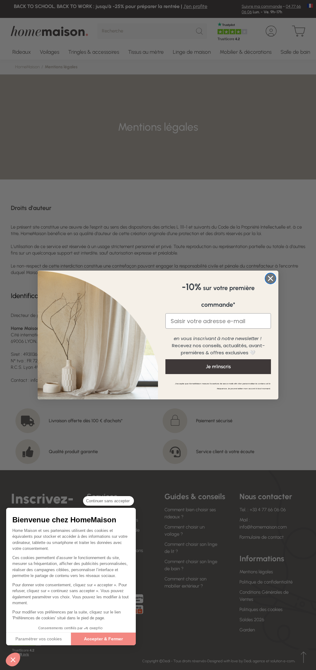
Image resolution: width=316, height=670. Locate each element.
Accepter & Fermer (103, 638)
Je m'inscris (218, 366)
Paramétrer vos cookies (38, 638)
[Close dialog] (270, 278)
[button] (13, 659)
